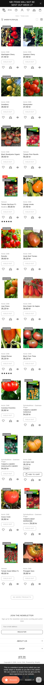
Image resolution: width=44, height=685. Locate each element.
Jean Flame (5, 306)
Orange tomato (28, 204)
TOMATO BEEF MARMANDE (29, 520)
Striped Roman (6, 356)
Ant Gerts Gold (28, 462)
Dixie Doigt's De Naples (31, 306)
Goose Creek (6, 517)
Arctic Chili (10, 10)
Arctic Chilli (5, 52)
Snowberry (5, 104)
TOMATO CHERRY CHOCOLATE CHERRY (9, 465)
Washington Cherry (8, 54)
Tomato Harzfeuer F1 (8, 204)
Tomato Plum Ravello (30, 154)
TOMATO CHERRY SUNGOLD (30, 411)
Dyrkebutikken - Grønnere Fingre (32, 406)
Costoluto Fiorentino (8, 408)
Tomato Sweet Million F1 (10, 571)
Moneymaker (27, 104)
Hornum (26, 152)
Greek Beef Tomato (30, 256)
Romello (4, 256)
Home (17, 16)
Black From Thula (29, 356)
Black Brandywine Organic (10, 154)
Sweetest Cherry (29, 54)
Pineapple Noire (28, 571)
